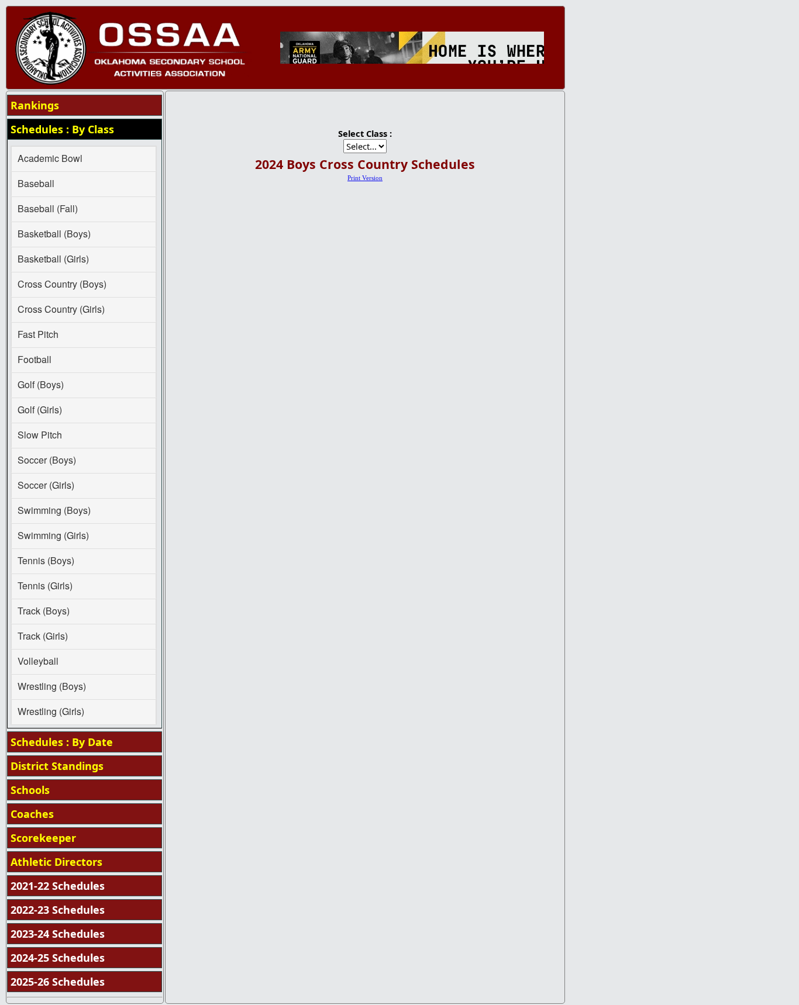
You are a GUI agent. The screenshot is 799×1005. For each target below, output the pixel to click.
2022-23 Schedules (58, 910)
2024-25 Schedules (58, 958)
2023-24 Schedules (58, 934)
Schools (30, 790)
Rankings (35, 105)
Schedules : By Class (62, 129)
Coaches (32, 814)
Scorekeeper (43, 838)
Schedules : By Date (62, 742)
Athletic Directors (56, 862)
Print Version (365, 178)
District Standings (57, 766)
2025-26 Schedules (58, 982)
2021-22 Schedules (58, 886)
